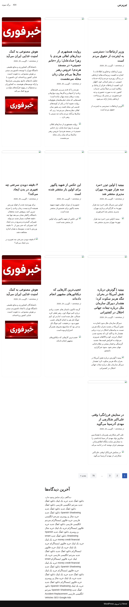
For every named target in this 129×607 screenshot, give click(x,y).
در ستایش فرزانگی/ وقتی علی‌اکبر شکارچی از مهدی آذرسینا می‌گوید (108, 419)
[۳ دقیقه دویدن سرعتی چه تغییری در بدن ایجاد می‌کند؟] (21, 165)
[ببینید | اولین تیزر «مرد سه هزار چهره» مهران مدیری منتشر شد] (107, 165)
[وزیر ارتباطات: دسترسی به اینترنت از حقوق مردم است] (107, 32)
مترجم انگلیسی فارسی (67, 505)
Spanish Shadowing (71, 512)
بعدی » (83, 476)
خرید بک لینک (62, 501)
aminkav (118, 66)
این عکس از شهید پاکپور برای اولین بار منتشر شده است (65, 189)
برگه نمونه (6, 5)
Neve (124, 604)
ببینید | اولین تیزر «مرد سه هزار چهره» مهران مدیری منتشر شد (109, 189)
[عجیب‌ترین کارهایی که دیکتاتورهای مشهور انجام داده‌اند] (64, 270)
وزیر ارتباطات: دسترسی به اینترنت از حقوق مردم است (108, 56)
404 (14, 5)
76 (93, 476)
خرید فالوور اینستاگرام (62, 520)
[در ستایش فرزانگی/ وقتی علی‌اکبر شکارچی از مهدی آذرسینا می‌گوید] (107, 395)
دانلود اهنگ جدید (76, 501)
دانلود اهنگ (50, 505)
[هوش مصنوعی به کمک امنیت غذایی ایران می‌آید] (21, 32)
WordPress (109, 604)
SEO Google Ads (62, 597)
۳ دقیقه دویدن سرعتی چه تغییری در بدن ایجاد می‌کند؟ (21, 189)
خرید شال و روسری (69, 516)
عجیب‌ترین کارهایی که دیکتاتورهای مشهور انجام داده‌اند (65, 294)
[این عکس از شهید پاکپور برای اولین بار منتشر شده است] (64, 165)
